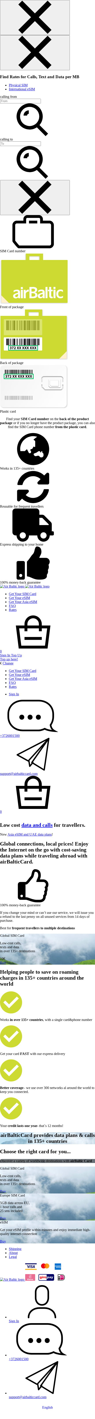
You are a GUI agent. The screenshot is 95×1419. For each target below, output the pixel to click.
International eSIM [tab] (22, 89)
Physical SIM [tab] (18, 85)
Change (8, 663)
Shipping (15, 1249)
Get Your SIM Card (22, 594)
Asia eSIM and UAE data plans (30, 834)
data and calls (37, 825)
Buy (3, 962)
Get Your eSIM (19, 598)
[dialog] (47, 17)
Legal (13, 1257)
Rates (13, 610)
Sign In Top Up (11, 655)
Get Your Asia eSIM (23, 602)
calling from (8, 97)
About (13, 1253)
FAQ (12, 606)
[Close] (35, 17)
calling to (6, 139)
